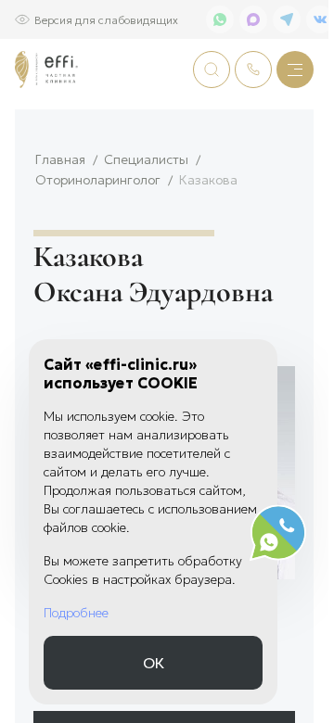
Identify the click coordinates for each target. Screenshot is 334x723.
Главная (60, 159)
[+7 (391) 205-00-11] (253, 69)
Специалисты (146, 159)
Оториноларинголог (98, 179)
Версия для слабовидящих (106, 19)
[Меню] (295, 69)
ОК (153, 662)
